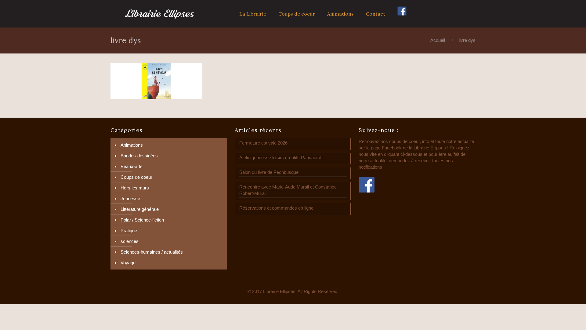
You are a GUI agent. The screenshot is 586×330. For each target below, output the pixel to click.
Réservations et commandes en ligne (276, 208)
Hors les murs (135, 187)
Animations (132, 145)
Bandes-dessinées (139, 155)
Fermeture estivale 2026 (263, 142)
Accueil (437, 40)
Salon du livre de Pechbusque (268, 172)
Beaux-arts (132, 166)
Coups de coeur (136, 177)
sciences (130, 241)
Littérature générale (140, 209)
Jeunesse (130, 198)
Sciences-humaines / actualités (152, 252)
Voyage (128, 262)
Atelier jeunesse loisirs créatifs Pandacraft (281, 157)
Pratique (129, 230)
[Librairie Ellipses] (160, 14)
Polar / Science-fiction (142, 219)
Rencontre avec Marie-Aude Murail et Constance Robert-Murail (288, 190)
